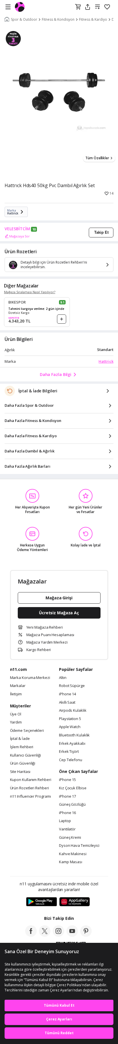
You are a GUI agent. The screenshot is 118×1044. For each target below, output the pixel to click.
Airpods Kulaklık (72, 710)
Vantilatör (67, 829)
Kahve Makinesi (72, 854)
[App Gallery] (74, 902)
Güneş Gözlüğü (72, 804)
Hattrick (106, 361)
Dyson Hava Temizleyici (79, 845)
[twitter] (44, 935)
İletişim (16, 694)
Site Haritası (20, 771)
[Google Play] (41, 902)
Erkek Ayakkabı (72, 743)
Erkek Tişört (69, 751)
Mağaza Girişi (59, 597)
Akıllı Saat (67, 702)
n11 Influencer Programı (30, 796)
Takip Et (101, 232)
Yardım (16, 722)
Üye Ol (15, 714)
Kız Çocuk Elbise (72, 788)
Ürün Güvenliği (23, 763)
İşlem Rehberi (22, 747)
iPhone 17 (67, 796)
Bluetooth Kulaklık (74, 735)
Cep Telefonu (70, 760)
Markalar (17, 686)
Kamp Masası (70, 862)
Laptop (65, 821)
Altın (62, 677)
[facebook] (31, 935)
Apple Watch (69, 727)
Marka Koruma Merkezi (30, 677)
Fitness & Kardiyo (93, 19)
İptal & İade (20, 738)
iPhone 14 (67, 694)
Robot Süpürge (72, 686)
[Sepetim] (77, 7)
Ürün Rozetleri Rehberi (29, 788)
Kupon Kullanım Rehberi (30, 780)
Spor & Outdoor (24, 19)
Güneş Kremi (70, 837)
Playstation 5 (70, 719)
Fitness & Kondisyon (58, 19)
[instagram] (58, 935)
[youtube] (72, 935)
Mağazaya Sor (19, 236)
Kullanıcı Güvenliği (25, 755)
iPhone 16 (67, 813)
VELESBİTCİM (17, 228)
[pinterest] (86, 935)
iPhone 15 (67, 780)
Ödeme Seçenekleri (27, 730)
